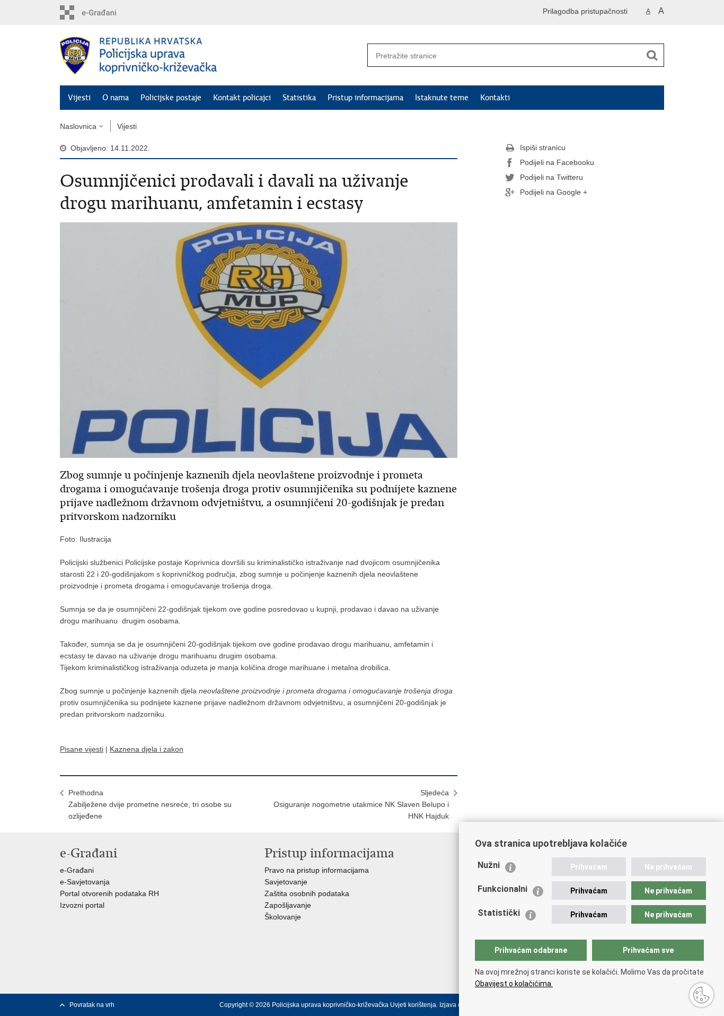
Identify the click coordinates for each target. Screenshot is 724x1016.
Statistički (499, 913)
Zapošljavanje (287, 905)
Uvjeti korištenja (413, 1005)
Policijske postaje (170, 97)
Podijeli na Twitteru (551, 177)
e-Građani (77, 870)
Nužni (489, 865)
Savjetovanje (285, 882)
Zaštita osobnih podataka (306, 893)
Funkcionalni (502, 889)
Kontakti (495, 97)
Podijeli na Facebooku (557, 162)
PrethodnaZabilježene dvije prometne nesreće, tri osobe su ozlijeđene (150, 804)
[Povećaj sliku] (258, 339)
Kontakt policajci (242, 97)
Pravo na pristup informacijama (316, 870)
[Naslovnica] (211, 56)
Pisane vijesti (81, 749)
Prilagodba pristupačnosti (585, 11)
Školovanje (282, 917)
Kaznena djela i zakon (146, 749)
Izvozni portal (82, 905)
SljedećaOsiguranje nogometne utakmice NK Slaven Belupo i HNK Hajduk (361, 804)
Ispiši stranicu (543, 147)
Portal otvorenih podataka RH (109, 893)
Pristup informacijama (365, 97)
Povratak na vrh (91, 1005)
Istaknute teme (442, 97)
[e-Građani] (105, 12)
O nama (115, 97)
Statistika (299, 97)
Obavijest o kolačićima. (514, 983)
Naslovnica (78, 126)
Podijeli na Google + (553, 192)
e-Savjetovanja (85, 882)
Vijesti (79, 97)
